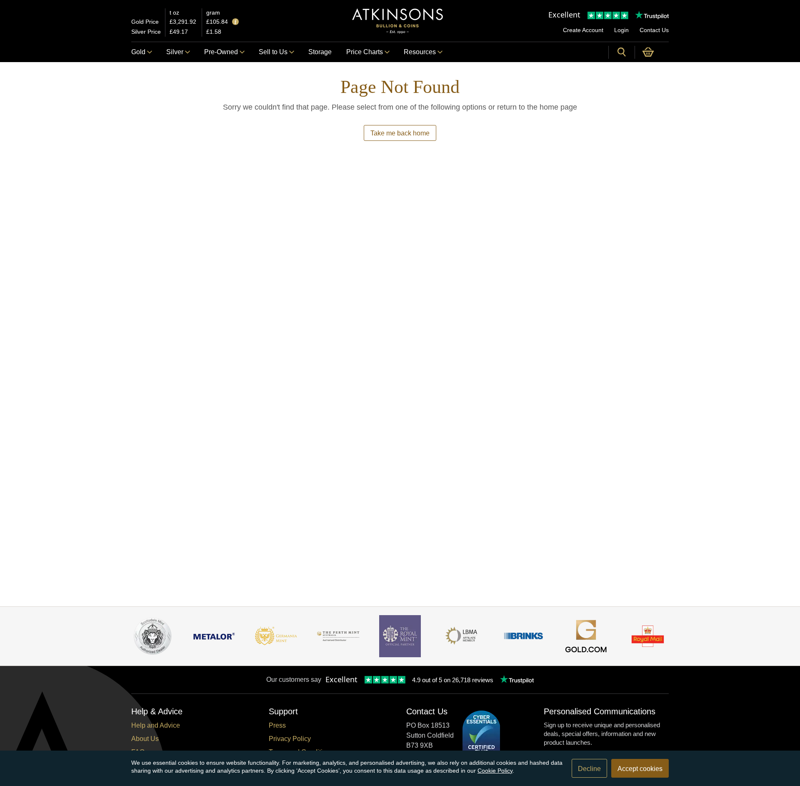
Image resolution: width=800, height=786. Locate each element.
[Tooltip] (235, 22)
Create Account (583, 30)
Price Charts (364, 51)
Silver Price (146, 31)
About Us (145, 738)
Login (621, 30)
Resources (420, 51)
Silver (174, 51)
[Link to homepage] (397, 21)
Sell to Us (273, 51)
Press (277, 725)
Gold (138, 51)
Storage (320, 51)
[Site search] (621, 52)
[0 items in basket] (651, 52)
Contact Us (654, 30)
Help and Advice (155, 725)
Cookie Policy (495, 770)
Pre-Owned (221, 51)
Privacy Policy (290, 738)
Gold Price (145, 21)
